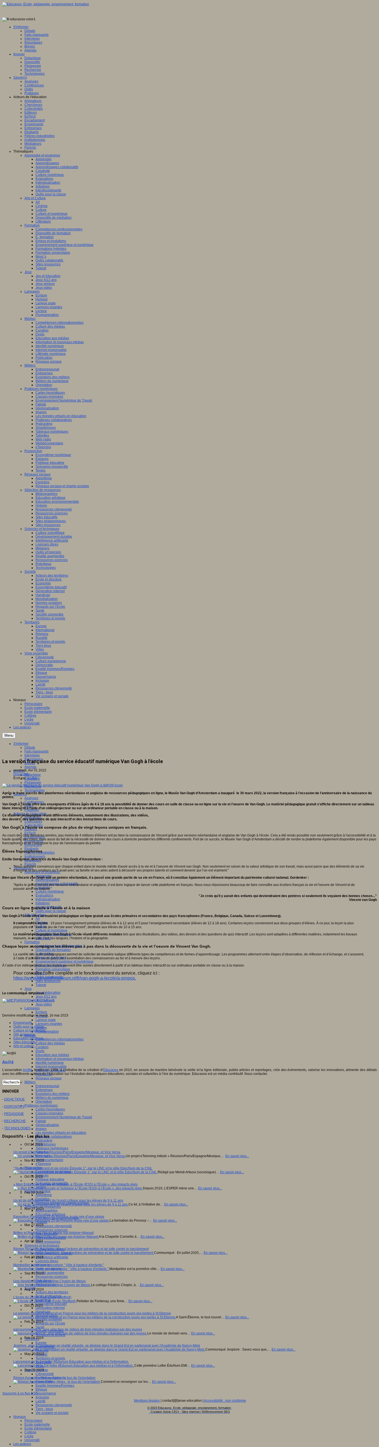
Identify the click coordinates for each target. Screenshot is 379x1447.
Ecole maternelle (37, 1424)
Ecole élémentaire (38, 1428)
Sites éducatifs (24, 1042)
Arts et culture (23, 1046)
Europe (41, 1343)
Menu (8, 735)
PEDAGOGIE (14, 1114)
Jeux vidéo (44, 1004)
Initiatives (43, 903)
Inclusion (42, 1397)
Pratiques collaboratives (54, 1137)
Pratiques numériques (41, 1105)
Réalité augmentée (50, 1273)
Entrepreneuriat (47, 1086)
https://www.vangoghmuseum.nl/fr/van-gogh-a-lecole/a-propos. (74, 978)
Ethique (41, 1389)
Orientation (44, 1102)
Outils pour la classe (51, 911)
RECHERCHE (15, 1121)
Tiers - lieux (44, 1409)
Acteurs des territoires (52, 1292)
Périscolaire (33, 1421)
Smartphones (46, 1144)
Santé (40, 1327)
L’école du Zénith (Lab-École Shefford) (42, 1297)
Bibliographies (46, 1210)
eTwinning (43, 1164)
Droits (40, 1051)
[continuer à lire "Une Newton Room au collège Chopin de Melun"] (52, 1285)
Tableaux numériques (52, 1148)
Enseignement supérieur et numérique (65, 961)
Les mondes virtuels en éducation (61, 1133)
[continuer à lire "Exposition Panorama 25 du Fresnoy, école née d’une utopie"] (61, 1220)
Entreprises (44, 1090)
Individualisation (48, 899)
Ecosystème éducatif (51, 1304)
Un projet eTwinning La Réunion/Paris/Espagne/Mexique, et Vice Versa (66, 1152)
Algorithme (44, 1195)
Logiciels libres (47, 1261)
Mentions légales (147, 1401)
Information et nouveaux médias (60, 1059)
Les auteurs (22, 1444)
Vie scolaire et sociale (52, 1413)
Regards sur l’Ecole (50, 1323)
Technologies (34, 790)
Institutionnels (34, 856)
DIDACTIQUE (14, 1099)
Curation (42, 1047)
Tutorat (41, 985)
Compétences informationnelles (60, 1039)
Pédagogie (32, 782)
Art (38, 919)
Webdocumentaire (49, 1160)
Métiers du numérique (52, 1098)
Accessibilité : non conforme (225, 1401)
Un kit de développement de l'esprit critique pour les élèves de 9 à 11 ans (68, 1200)
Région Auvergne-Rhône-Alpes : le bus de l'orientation (54, 1378)
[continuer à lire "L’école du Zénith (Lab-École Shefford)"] (45, 1301)
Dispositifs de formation (53, 950)
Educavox (111, 1070)
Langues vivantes (49, 1024)
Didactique (32, 775)
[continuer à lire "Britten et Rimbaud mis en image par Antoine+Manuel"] (56, 1237)
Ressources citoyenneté (54, 1226)
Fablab (41, 1121)
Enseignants (22, 1023)
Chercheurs (33, 821)
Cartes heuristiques (50, 1109)
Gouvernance (46, 1393)
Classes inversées (49, 1113)
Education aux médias (52, 1055)
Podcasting (44, 1140)
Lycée (29, 1436)
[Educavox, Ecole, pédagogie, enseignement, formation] (45, 4)
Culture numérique (50, 891)
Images (41, 1129)
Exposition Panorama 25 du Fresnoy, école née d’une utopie (58, 1217)
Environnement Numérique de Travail (64, 1117)
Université (32, 1440)
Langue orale (46, 1020)
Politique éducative (50, 1179)
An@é (32, 778)
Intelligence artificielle (52, 1257)
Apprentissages (47, 880)
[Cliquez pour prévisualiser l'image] (62, 785)
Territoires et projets (50, 1358)
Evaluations (44, 895)
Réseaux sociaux (49, 1078)
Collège (30, 1432)
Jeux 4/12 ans (46, 996)
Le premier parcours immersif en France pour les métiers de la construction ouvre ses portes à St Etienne (92, 1313)
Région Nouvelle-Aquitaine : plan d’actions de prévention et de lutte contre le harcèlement (81, 1249)
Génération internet (50, 1308)
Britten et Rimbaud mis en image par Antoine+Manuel (53, 1233)
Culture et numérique (51, 930)
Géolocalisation (47, 1125)
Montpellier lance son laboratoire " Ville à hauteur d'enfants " (58, 1265)
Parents (30, 864)
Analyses (31, 798)
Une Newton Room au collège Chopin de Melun (49, 1281)
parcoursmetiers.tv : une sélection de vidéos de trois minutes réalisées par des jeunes (77, 1329)
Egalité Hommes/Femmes (55, 1386)
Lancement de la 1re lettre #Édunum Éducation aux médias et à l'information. (71, 1362)
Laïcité (41, 1401)
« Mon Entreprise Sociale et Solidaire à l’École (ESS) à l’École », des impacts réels (75, 1184)
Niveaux (19, 1417)
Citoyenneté (45, 1374)
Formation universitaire (53, 969)
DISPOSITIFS (14, 1107)
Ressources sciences (52, 1230)
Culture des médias (50, 1043)
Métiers (30, 1082)
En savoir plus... (237, 1156)
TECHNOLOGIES (17, 1128)
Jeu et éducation (48, 993)
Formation (32, 942)
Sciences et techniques (41, 1245)
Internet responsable (51, 1067)
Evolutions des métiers (53, 1094)
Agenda (30, 767)
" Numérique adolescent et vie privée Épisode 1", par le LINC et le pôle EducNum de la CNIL (82, 1168)
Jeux (28, 989)
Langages (32, 1008)
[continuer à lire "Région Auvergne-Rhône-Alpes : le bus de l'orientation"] (57, 1382)
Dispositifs (21, 774)
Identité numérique (50, 1063)
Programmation (47, 1031)
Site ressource (24, 1034)
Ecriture (41, 1012)
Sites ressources (48, 981)
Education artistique (50, 1214)
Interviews (32, 755)
